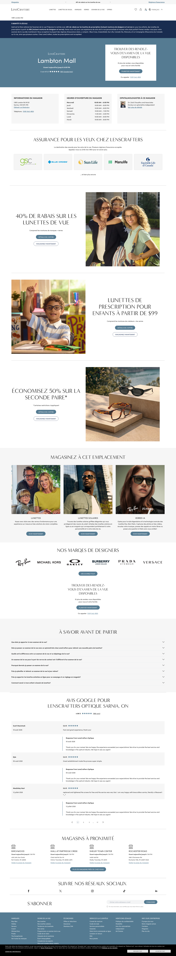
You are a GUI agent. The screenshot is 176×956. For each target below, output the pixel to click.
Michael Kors (15, 931)
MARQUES (78, 9)
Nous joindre (94, 938)
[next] (103, 822)
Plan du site (146, 931)
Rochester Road (138, 851)
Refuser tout (137, 951)
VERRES (86, 9)
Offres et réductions (70, 921)
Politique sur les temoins (109, 948)
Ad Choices (119, 931)
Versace (13, 926)
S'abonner (39, 904)
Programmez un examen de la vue (48, 931)
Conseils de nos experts (45, 941)
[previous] (72, 822)
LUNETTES (52, 9)
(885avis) (96, 713)
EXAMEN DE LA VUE (97, 9)
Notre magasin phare (149, 924)
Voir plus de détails (135, 107)
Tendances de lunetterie (45, 926)
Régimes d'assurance (157, 2)
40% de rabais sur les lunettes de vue (88, 2)
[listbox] (88, 772)
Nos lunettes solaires (44, 924)
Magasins (15, 2)
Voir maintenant (36, 534)
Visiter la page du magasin (21, 863)
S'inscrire (150, 902)
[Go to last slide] (65, 2)
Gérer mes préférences (13, 951)
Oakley (13, 924)
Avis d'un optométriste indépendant (123, 927)
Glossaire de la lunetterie (45, 936)
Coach (13, 929)
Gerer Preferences (47, 948)
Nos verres (40, 929)
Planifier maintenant (131, 71)
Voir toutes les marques (19, 938)
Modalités (119, 924)
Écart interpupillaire (43, 938)
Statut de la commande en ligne (100, 931)
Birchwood (18, 851)
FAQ (91, 936)
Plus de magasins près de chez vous (88, 869)
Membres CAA (68, 926)
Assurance (67, 924)
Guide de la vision (43, 934)
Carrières (145, 926)
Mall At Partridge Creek (64, 851)
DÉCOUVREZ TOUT (88, 573)
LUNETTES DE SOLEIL (65, 9)
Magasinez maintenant (46, 244)
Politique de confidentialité (124, 921)
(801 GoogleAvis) (66, 71)
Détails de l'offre (46, 237)
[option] (88, 781)
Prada (13, 934)
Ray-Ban (14, 921)
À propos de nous (147, 921)
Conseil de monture (96, 921)
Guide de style (94, 924)
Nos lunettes (41, 921)
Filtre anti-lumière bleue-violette (48, 943)
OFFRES (109, 9)
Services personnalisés (97, 926)
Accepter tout (160, 951)
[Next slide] (110, 2)
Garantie (93, 929)
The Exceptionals (17, 936)
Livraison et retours (96, 934)
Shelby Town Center (101, 851)
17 (97, 822)
